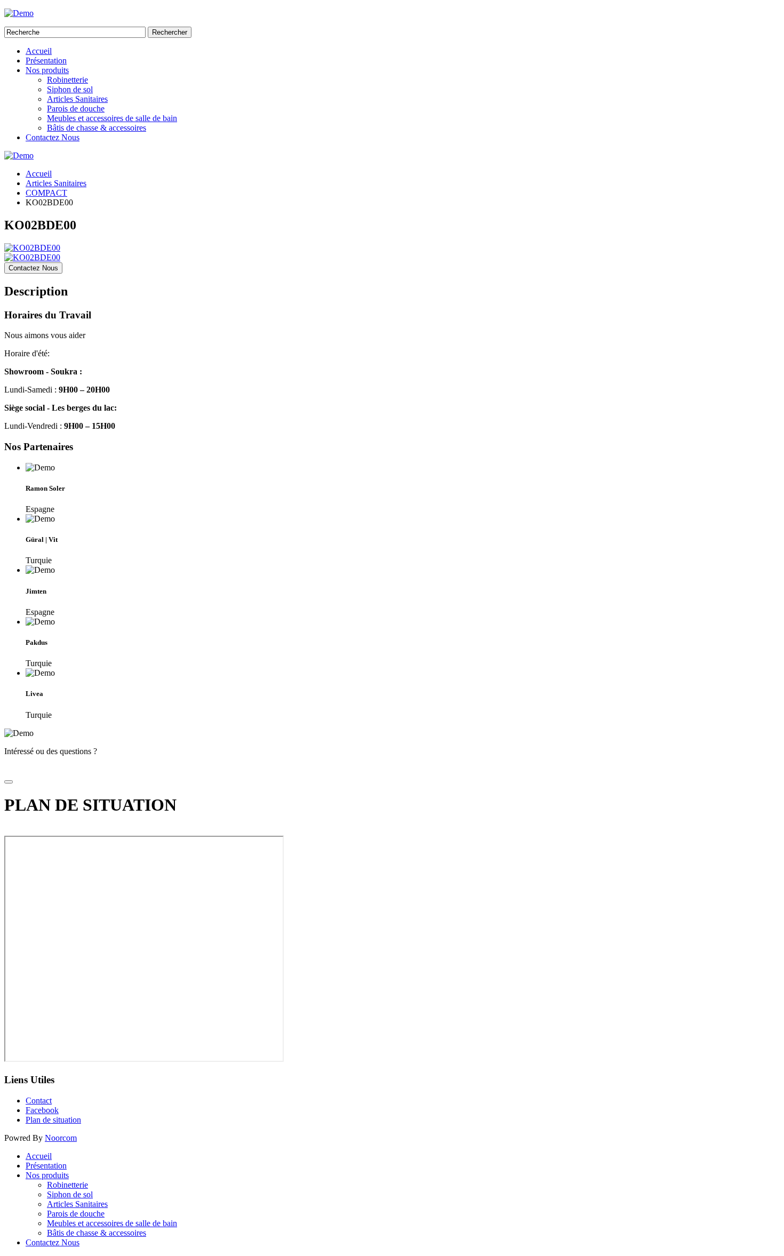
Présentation (46, 60)
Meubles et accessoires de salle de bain (112, 118)
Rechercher (169, 32)
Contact (39, 1100)
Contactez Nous (52, 137)
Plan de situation (53, 1119)
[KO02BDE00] (32, 247)
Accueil (39, 50)
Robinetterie (67, 79)
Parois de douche (76, 108)
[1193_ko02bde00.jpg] (32, 257)
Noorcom (61, 1137)
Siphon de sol (70, 89)
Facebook (42, 1110)
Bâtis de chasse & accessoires (96, 127)
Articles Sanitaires (77, 98)
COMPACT (46, 192)
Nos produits (47, 70)
